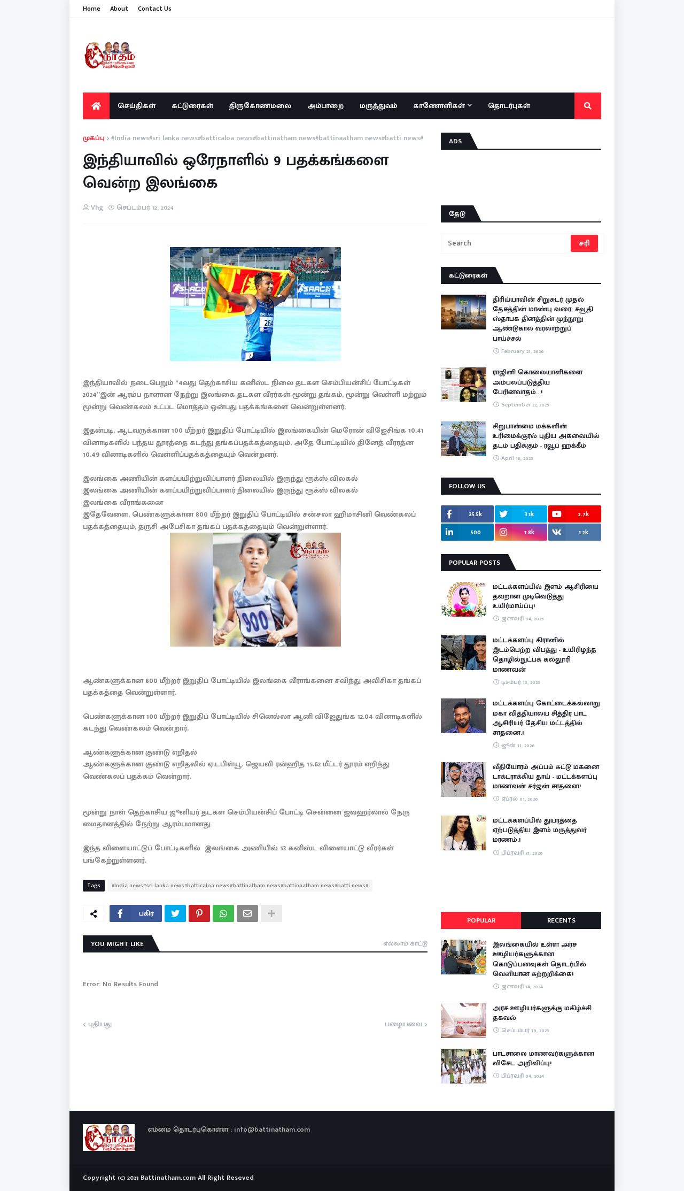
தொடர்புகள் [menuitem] (509, 105)
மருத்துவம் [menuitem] (378, 105)
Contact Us (155, 8)
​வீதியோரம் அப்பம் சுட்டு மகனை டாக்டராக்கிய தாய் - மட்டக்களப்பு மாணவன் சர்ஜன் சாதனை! (546, 777)
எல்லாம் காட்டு (405, 943)
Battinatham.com (168, 1178)
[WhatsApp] (223, 913)
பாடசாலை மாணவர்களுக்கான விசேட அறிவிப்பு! (543, 1058)
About (119, 8)
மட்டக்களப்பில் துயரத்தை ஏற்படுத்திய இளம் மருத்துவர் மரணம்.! (540, 830)
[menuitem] (96, 106)
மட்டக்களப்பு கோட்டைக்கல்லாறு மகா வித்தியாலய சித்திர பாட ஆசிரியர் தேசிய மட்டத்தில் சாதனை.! (546, 717)
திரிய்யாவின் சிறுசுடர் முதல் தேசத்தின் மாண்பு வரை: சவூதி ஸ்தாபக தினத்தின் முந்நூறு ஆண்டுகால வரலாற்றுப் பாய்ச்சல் (543, 319)
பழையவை (403, 1024)
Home (91, 8)
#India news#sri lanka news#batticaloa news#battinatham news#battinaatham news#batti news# (267, 138)
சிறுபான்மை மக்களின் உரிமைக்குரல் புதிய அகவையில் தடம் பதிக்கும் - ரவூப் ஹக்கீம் (546, 436)
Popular (481, 920)
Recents (561, 920)
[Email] (247, 913)
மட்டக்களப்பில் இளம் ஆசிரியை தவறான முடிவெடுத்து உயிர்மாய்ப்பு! (545, 596)
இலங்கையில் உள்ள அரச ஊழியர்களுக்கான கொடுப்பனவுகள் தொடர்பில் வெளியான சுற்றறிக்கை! (539, 959)
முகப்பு (94, 138)
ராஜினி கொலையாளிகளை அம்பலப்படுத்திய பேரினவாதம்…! (537, 382)
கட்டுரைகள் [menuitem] (192, 105)
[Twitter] (175, 913)
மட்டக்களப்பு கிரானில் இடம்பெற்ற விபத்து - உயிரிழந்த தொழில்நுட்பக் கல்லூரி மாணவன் (544, 654)
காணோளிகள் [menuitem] (439, 105)
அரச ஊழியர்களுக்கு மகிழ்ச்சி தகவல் (542, 1013)
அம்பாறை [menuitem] (325, 105)
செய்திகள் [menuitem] (137, 105)
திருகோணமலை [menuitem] (260, 105)
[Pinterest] (199, 913)
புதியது (100, 1024)
